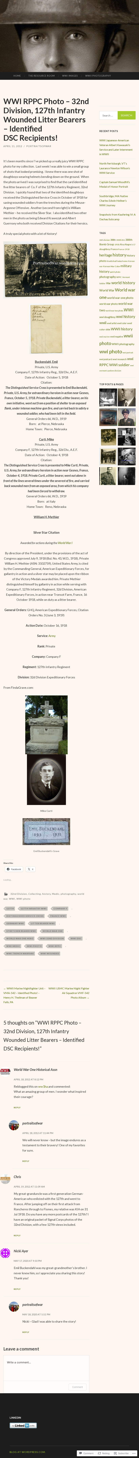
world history (123, 282)
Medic (55, 893)
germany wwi (15, 923)
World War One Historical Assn (35, 1070)
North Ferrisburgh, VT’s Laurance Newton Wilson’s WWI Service (114, 168)
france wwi (58, 916)
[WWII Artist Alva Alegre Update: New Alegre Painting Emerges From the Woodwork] (108, 417)
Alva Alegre (125, 244)
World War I (65, 543)
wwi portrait (128, 352)
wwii (102, 323)
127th (10, 908)
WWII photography (123, 344)
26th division (104, 240)
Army (52, 636)
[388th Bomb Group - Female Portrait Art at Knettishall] (127, 437)
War (108, 283)
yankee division (114, 371)
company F (60, 908)
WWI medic (13, 946)
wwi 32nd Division (52, 938)
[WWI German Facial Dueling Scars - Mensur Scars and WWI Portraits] (127, 397)
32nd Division (19, 893)
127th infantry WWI (34, 908)
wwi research (120, 359)
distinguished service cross (25, 916)
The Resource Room (41, 75)
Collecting (34, 893)
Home (17, 75)
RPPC (119, 277)
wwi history (125, 316)
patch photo (115, 272)
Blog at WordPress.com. (28, 1452)
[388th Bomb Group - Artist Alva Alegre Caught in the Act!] (127, 457)
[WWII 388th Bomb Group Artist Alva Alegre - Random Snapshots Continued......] (108, 397)
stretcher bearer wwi (21, 931)
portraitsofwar (38, 146)
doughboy (104, 249)
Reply (17, 1107)
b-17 (133, 244)
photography (68, 893)
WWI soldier (119, 365)
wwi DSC (76, 938)
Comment (77, 1386)
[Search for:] (117, 115)
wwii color (122, 323)
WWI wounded (50, 953)
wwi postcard (105, 359)
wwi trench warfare (20, 953)
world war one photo (120, 298)
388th (113, 240)
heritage (105, 255)
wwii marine (104, 337)
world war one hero (19, 938)
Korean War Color (111, 266)
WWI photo (23, 898)
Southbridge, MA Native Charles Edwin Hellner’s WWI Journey (113, 200)
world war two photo (114, 311)
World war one (53, 931)
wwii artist (112, 323)
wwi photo (34, 946)
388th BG (120, 240)
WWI (12, 898)
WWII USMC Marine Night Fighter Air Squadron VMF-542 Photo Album (68, 993)
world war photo (108, 303)
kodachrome (122, 261)
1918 (117, 244)
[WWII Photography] (108, 476)
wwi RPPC (55, 946)
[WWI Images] (108, 437)
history (46, 893)
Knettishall (112, 261)
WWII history (122, 329)
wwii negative (116, 336)
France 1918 (124, 249)
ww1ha (43, 1086)
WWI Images (70, 75)
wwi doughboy (107, 316)
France (114, 249)
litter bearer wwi (43, 923)
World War (106, 290)
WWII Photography (98, 75)
